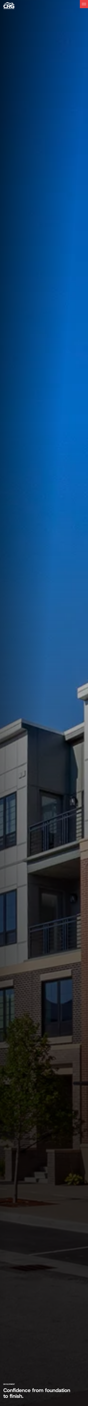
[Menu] (84, 4)
